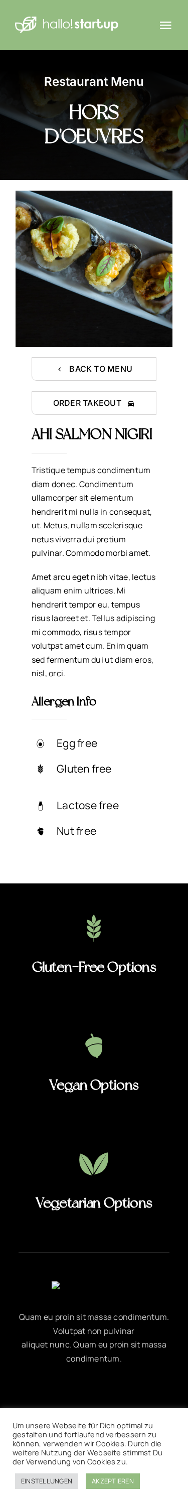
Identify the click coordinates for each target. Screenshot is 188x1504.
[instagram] (94, 1392)
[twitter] (66, 1392)
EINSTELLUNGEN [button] (46, 1480)
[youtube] (121, 1392)
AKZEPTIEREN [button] (113, 1480)
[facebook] (39, 1392)
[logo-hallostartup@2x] (66, 19)
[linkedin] (149, 1392)
